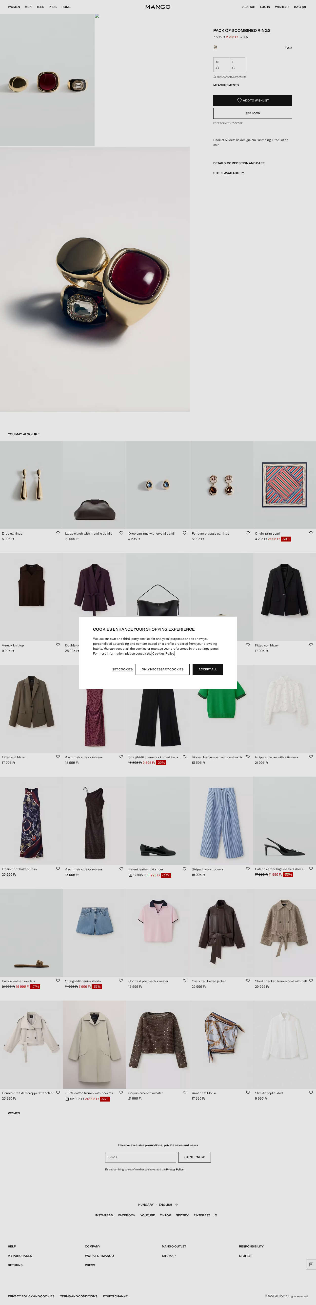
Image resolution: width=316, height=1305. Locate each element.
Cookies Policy (163, 653)
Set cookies (122, 669)
